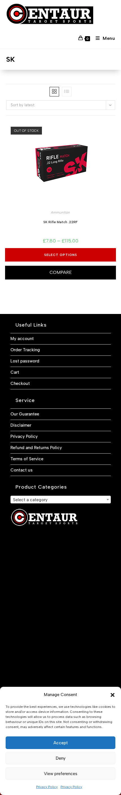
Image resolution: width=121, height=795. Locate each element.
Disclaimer (20, 425)
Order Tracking (25, 349)
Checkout (20, 383)
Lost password (24, 361)
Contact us (21, 470)
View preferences (60, 773)
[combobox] (60, 499)
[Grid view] (54, 91)
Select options (60, 255)
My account (22, 338)
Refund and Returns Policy (36, 447)
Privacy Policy (47, 787)
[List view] (66, 91)
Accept (60, 742)
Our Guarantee (24, 414)
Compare (61, 272)
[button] (112, 695)
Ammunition (60, 212)
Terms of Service (26, 458)
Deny (61, 758)
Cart (14, 372)
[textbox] (61, 500)
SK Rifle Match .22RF (60, 222)
